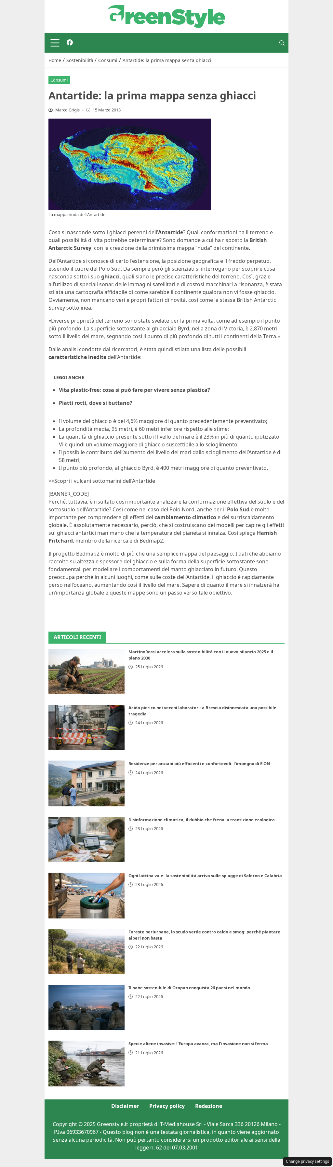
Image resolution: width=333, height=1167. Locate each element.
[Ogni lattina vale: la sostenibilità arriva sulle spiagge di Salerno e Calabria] (86, 895)
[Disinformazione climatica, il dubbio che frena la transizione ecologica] (86, 839)
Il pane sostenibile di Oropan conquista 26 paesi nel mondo (189, 988)
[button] (282, 43)
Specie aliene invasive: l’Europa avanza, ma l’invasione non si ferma (198, 1043)
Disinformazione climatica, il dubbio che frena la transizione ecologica (201, 820)
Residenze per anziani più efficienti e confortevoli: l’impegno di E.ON (199, 763)
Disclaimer (125, 1105)
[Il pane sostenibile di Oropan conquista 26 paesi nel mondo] (86, 1007)
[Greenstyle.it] (166, 15)
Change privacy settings (307, 1161)
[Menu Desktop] (54, 43)
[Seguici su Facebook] (70, 42)
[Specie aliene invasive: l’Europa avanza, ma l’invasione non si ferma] (86, 1063)
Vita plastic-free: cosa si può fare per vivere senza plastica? (134, 389)
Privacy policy (167, 1105)
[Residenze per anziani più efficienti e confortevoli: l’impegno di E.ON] (86, 783)
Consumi (59, 80)
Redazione (208, 1105)
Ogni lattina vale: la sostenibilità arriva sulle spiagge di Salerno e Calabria (205, 875)
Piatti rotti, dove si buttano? (95, 402)
